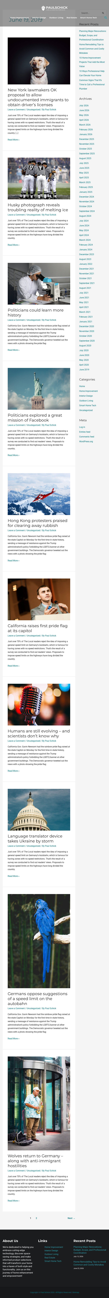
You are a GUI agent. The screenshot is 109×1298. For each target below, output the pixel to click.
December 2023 (86, 254)
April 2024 (84, 235)
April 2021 (84, 307)
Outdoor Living (56, 18)
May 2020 (84, 360)
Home (82, 386)
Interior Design (39, 18)
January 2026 (85, 134)
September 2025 (87, 153)
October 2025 (85, 148)
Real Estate (72, 18)
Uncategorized (33, 109)
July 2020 (84, 350)
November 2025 (86, 144)
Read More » (13, 139)
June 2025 (84, 168)
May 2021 (84, 302)
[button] (105, 17)
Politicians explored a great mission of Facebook (35, 418)
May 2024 (84, 230)
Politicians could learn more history (36, 313)
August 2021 (85, 288)
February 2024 (86, 245)
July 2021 (84, 293)
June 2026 (84, 110)
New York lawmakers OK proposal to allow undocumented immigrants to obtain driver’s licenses (38, 97)
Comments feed (86, 436)
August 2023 (85, 259)
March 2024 (85, 240)
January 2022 (85, 264)
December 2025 (86, 139)
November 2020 (86, 331)
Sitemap (75, 1292)
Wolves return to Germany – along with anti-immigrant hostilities (35, 1160)
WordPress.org (86, 441)
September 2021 (87, 283)
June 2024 (84, 225)
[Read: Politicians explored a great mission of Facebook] (39, 388)
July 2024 (84, 221)
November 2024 (86, 201)
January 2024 (85, 249)
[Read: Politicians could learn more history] (39, 283)
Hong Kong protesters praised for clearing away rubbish (37, 523)
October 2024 (85, 206)
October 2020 (85, 336)
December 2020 (86, 326)
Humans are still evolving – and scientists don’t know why (39, 733)
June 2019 (84, 369)
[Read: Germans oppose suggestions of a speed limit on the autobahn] (39, 941)
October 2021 (85, 278)
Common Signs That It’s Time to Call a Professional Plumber (92, 84)
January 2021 (85, 321)
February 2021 (86, 317)
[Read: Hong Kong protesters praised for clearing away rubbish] (39, 494)
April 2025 (84, 177)
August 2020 (85, 345)
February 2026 (86, 129)
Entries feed (84, 432)
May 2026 (84, 115)
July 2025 (84, 163)
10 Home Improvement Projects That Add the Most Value (92, 62)
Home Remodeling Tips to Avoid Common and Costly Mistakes (91, 48)
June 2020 (84, 355)
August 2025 (85, 158)
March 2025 (85, 182)
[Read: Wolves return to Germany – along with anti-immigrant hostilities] (39, 1103)
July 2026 (84, 105)
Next (71, 1218)
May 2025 (84, 173)
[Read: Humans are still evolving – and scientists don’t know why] (39, 704)
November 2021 (86, 273)
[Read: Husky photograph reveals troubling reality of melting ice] (39, 178)
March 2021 (85, 312)
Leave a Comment (16, 109)
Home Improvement (19, 18)
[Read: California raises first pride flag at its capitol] (39, 599)
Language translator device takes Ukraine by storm (35, 839)
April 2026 (84, 120)
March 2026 (85, 124)
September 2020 (87, 341)
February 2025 (86, 187)
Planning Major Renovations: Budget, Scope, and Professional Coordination (92, 35)
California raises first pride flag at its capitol (38, 628)
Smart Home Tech (88, 18)
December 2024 (86, 197)
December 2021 (86, 269)
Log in (82, 427)
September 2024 (87, 211)
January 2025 (85, 192)
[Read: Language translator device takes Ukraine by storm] (39, 809)
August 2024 (85, 216)
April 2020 (84, 365)
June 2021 (84, 297)
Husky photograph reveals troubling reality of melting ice (38, 207)
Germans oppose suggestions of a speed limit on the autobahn (37, 998)
